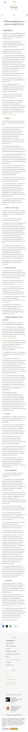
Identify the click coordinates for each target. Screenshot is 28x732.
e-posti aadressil (18, 284)
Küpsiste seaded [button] (6, 728)
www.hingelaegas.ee (15, 605)
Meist (7, 674)
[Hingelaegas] (14, 6)
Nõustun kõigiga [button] (14, 728)
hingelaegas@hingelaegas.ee (9, 338)
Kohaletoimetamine (11, 679)
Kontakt (8, 676)
